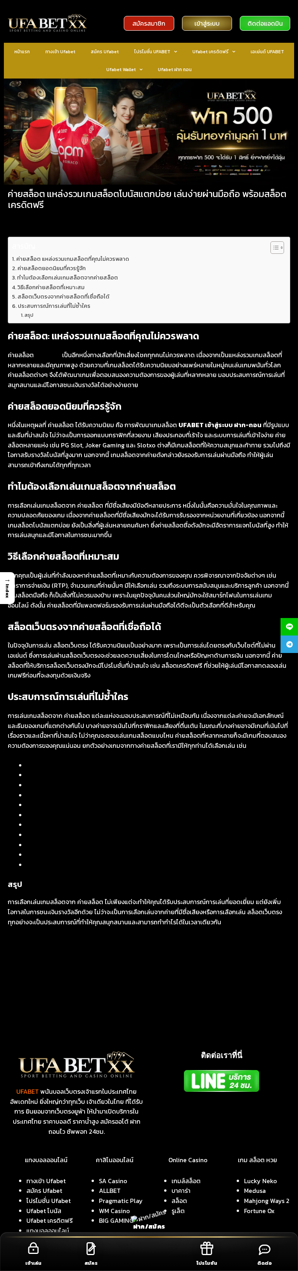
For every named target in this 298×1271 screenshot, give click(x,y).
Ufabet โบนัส (43, 1210)
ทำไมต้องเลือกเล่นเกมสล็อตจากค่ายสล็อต (67, 277)
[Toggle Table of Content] (273, 247)
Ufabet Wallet (121, 69)
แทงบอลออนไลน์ (47, 1230)
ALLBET (110, 1190)
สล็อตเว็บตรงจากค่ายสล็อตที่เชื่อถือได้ (63, 296)
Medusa (255, 1190)
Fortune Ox (259, 1210)
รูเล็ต (178, 1210)
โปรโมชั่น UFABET (152, 51)
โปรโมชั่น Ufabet (48, 1200)
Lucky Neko (260, 1180)
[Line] (289, 627)
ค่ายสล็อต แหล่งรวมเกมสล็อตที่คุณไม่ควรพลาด (72, 259)
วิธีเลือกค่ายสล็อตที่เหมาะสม (51, 287)
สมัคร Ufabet (105, 51)
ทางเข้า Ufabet (60, 51)
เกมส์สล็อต (186, 1180)
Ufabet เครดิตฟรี (210, 51)
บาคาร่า (181, 1190)
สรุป (28, 315)
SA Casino (113, 1180)
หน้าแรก (22, 51)
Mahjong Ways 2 (266, 1200)
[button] (7, 588)
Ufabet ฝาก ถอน (175, 69)
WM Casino (114, 1210)
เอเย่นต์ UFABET (267, 51)
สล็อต (179, 1200)
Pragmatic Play (121, 1200)
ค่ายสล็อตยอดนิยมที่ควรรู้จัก (51, 268)
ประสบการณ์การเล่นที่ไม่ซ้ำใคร (54, 306)
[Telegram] (289, 644)
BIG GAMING (116, 1220)
